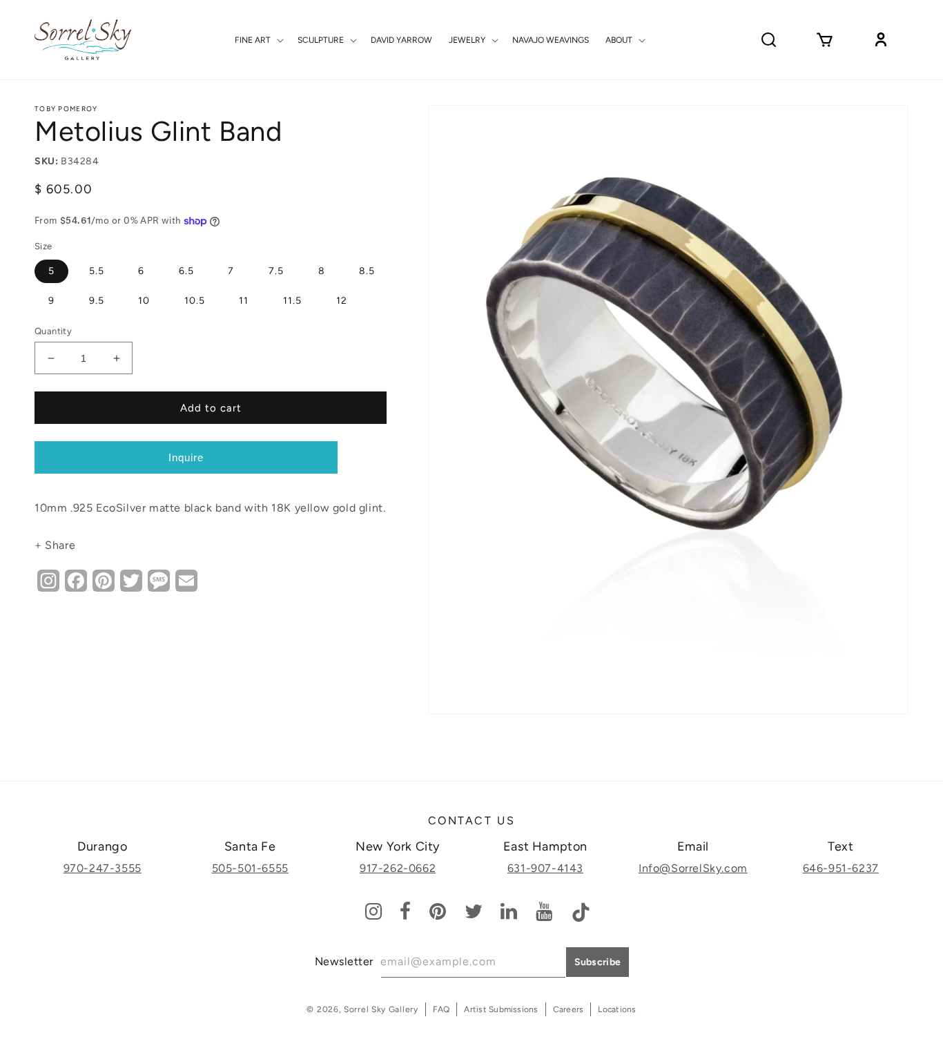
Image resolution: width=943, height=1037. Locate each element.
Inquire (186, 457)
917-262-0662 (398, 868)
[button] (257, 40)
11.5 (292, 301)
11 (244, 301)
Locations (617, 1009)
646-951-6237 (841, 868)
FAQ (441, 1009)
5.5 (96, 271)
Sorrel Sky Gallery (381, 1009)
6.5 (186, 271)
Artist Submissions (501, 1009)
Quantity (53, 331)
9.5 (96, 301)
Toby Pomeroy (66, 108)
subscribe (597, 962)
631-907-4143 (545, 868)
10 (144, 301)
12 (341, 301)
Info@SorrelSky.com (693, 868)
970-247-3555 (103, 868)
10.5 (194, 301)
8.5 (367, 271)
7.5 (276, 271)
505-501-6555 (250, 868)
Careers (568, 1009)
